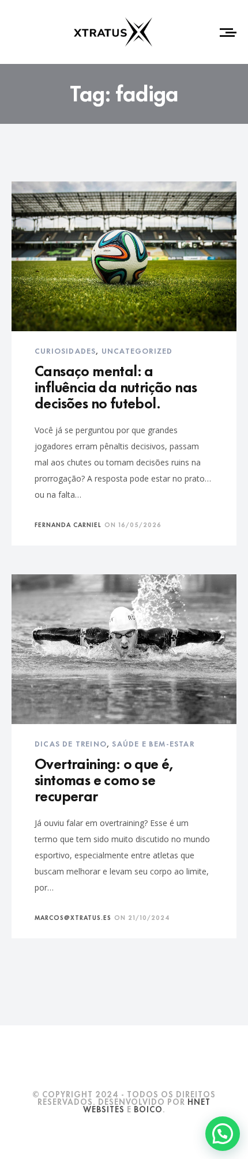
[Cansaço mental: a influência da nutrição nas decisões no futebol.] (124, 256)
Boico (148, 1109)
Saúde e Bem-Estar (153, 743)
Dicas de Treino (71, 743)
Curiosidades (65, 350)
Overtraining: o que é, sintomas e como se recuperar (104, 778)
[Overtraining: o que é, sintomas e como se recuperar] (124, 649)
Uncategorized (137, 350)
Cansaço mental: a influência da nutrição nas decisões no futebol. (116, 385)
